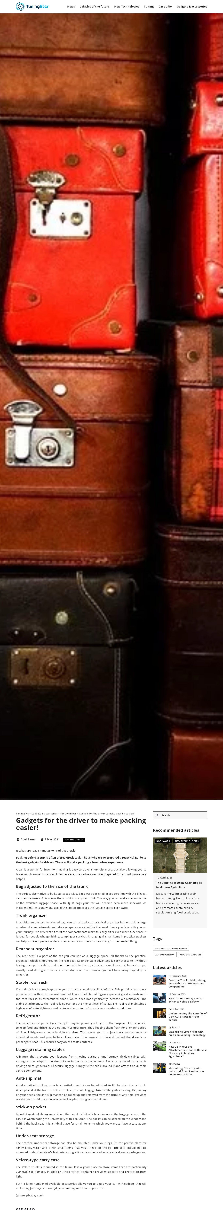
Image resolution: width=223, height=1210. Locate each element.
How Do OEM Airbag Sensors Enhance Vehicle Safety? (186, 1000)
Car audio (165, 6)
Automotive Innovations (171, 948)
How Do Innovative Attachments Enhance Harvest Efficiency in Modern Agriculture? (187, 1051)
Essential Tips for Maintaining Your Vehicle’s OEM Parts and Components (187, 983)
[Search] (157, 815)
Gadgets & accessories (192, 6)
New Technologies (126, 6)
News (71, 6)
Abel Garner (29, 839)
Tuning (149, 6)
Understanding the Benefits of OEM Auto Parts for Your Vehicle (187, 1016)
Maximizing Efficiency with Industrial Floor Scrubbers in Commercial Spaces (186, 1071)
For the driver (74, 839)
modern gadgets (190, 954)
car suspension (165, 954)
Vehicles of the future (94, 6)
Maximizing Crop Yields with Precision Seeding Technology (186, 1033)
